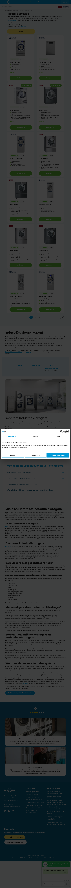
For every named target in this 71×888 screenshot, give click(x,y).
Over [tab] (58, 436)
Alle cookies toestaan (58, 455)
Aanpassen (34, 455)
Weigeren (13, 455)
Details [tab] (35, 436)
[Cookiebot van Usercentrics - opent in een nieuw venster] (61, 431)
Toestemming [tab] (12, 436)
